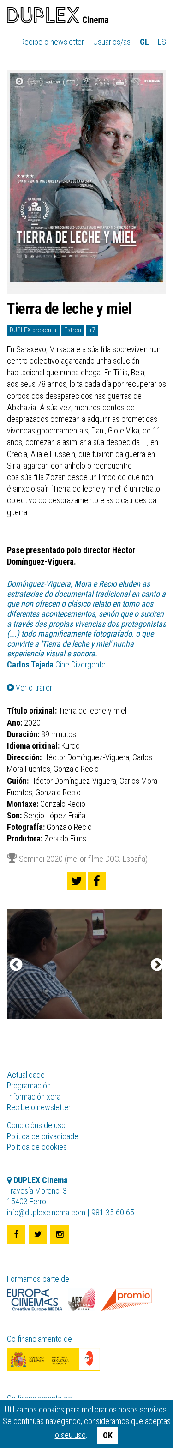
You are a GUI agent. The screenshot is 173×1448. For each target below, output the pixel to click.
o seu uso (70, 1435)
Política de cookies (37, 1147)
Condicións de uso (36, 1125)
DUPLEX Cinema (57, 16)
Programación (29, 1085)
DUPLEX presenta (33, 330)
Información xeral (34, 1096)
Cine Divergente (56, 664)
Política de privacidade (42, 1136)
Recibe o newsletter (52, 42)
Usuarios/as (112, 42)
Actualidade (26, 1075)
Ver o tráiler (33, 687)
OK (108, 1435)
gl (144, 42)
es (162, 42)
